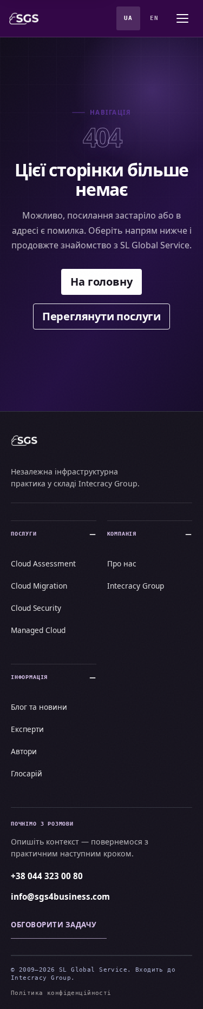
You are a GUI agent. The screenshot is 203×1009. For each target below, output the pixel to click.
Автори (24, 751)
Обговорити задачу (54, 924)
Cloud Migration (39, 586)
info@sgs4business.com (60, 896)
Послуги (24, 533)
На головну (101, 281)
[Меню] (182, 18)
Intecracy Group (135, 586)
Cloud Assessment (43, 563)
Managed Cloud (38, 630)
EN (154, 18)
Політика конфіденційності (61, 993)
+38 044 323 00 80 (47, 875)
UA (128, 18)
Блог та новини (39, 707)
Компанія (122, 533)
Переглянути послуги (101, 316)
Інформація (29, 677)
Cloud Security (36, 608)
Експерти (27, 729)
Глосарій (26, 773)
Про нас (121, 563)
